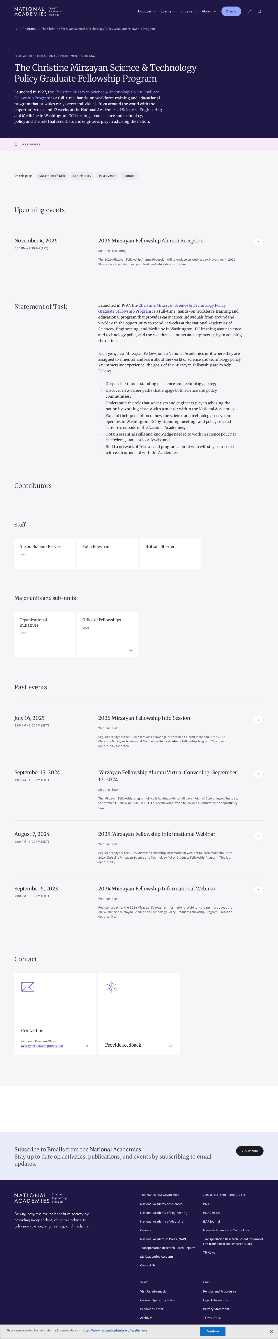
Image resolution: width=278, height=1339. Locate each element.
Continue (213, 1331)
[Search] (259, 11)
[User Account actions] (250, 11)
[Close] (271, 1331)
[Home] (16, 28)
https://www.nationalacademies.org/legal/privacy (114, 1330)
